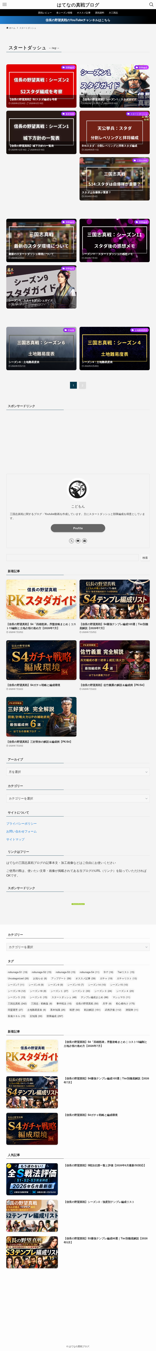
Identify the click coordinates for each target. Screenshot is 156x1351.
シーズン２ (81, 991)
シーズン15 (119, 984)
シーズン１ (59, 991)
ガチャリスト (127, 978)
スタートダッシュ (64, 997)
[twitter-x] (71, 540)
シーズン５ (16, 997)
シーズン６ (38, 997)
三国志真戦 (17, 1003)
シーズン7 (16, 984)
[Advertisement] (41, 186)
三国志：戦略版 (41, 1003)
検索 (145, 557)
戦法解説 (92, 1009)
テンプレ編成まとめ (94, 997)
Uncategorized (18, 978)
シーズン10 (75, 984)
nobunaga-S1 (17, 972)
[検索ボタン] (151, 4)
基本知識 (57, 1009)
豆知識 (36, 1016)
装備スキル (16, 1016)
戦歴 (75, 1009)
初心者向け (125, 1003)
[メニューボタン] (4, 4)
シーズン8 (36, 984)
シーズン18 (38, 991)
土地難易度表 (36, 1009)
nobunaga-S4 (89, 972)
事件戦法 (64, 1003)
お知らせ (40, 978)
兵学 (107, 1003)
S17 (108, 972)
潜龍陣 (132, 1009)
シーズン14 (97, 984)
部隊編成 (55, 1016)
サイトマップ (15, 839)
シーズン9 (55, 984)
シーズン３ (103, 991)
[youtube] (78, 540)
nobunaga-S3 (65, 972)
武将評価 (113, 1009)
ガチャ (106, 978)
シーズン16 (16, 991)
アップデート (61, 978)
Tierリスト (126, 972)
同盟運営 (15, 1009)
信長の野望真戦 (87, 1003)
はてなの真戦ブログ (78, 4)
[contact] (84, 540)
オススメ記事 (86, 978)
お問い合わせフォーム (21, 831)
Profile (78, 528)
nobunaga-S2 (41, 972)
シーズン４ (125, 991)
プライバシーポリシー (21, 823)
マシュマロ (121, 997)
